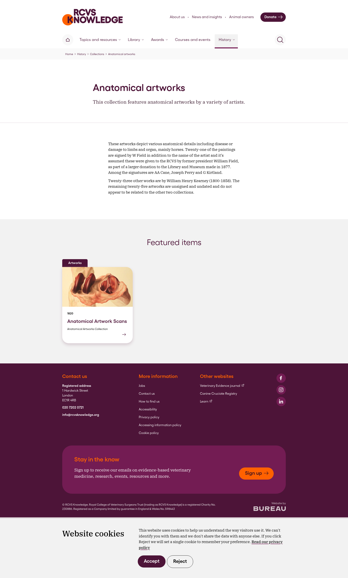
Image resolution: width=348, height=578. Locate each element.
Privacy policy (149, 417)
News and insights (207, 17)
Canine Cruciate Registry (218, 393)
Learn (206, 401)
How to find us (149, 401)
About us (177, 17)
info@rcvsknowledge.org (80, 414)
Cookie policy (149, 433)
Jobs (142, 385)
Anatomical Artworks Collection (87, 329)
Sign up (253, 473)
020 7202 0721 (73, 407)
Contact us (147, 393)
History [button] (225, 39)
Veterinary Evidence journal (222, 385)
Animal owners (241, 17)
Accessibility (148, 409)
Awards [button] (157, 39)
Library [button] (134, 39)
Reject (180, 561)
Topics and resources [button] (98, 39)
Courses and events (192, 39)
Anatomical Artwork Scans (97, 321)
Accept (152, 561)
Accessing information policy (160, 425)
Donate (270, 17)
